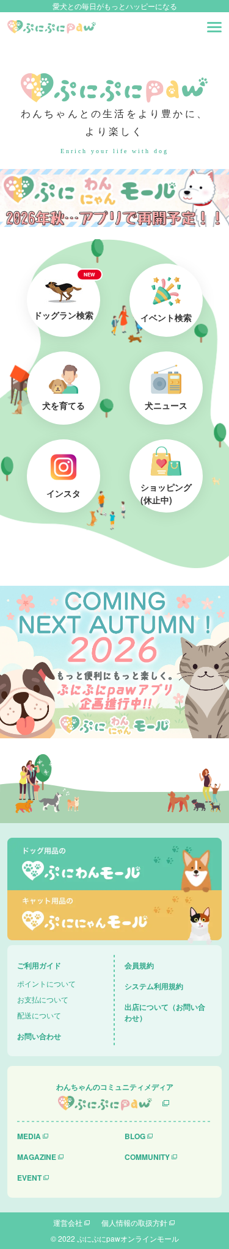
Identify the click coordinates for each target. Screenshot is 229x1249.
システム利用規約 (154, 986)
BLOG (135, 1136)
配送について (39, 1015)
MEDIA (29, 1136)
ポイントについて (46, 983)
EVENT (29, 1177)
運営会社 (67, 1222)
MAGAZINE (36, 1156)
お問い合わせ (39, 1036)
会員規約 (139, 965)
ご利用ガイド (39, 965)
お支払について (42, 999)
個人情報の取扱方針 (134, 1222)
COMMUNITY (147, 1156)
